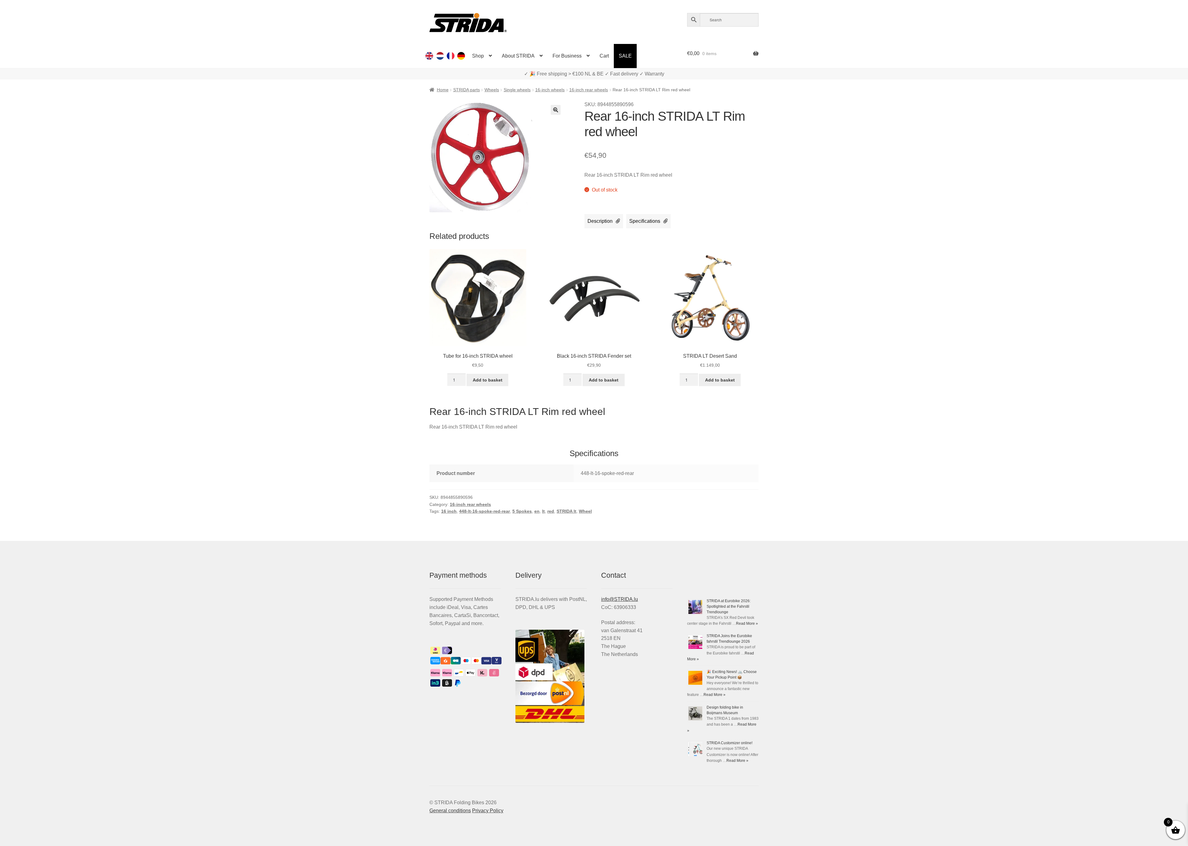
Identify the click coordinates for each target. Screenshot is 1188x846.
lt (543, 511)
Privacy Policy (487, 810)
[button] (556, 110)
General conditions (450, 810)
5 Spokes (522, 511)
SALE (625, 55)
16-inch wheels (550, 89)
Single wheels (517, 89)
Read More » (747, 623)
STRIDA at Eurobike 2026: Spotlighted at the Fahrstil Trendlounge (729, 606)
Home (443, 89)
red (550, 511)
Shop (478, 55)
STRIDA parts (466, 89)
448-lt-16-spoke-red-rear (484, 511)
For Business (567, 55)
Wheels (491, 89)
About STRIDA (518, 55)
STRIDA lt (566, 511)
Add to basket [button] (487, 380)
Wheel (585, 511)
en (537, 511)
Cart (604, 55)
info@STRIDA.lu (619, 599)
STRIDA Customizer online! (729, 743)
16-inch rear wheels (588, 89)
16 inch (449, 511)
